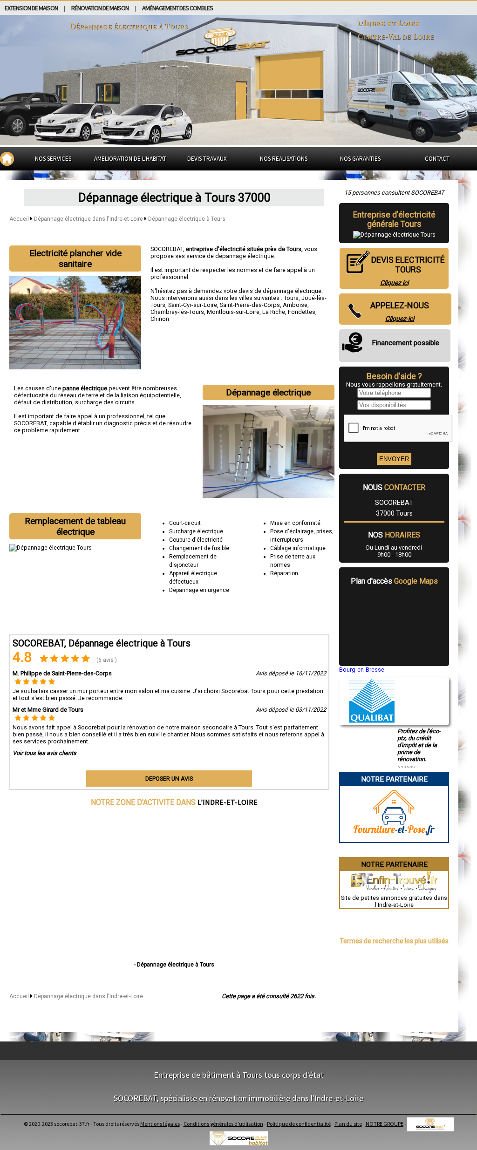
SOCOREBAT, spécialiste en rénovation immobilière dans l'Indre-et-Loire (238, 1098)
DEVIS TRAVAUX (207, 159)
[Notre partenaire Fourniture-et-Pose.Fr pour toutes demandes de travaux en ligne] (394, 838)
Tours (291, 297)
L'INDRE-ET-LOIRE (228, 802)
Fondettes (301, 311)
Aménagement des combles (177, 8)
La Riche (273, 311)
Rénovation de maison (100, 8)
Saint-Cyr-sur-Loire (192, 304)
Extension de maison (31, 8)
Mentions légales (160, 1123)
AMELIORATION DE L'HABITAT (130, 159)
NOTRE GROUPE (384, 1123)
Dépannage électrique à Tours (186, 219)
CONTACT (437, 159)
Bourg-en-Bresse (361, 669)
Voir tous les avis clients (44, 752)
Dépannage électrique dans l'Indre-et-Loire (89, 219)
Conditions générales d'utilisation (223, 1123)
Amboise (295, 304)
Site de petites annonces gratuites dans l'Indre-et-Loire (394, 901)
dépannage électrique (292, 290)
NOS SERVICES (53, 159)
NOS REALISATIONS (283, 159)
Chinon (159, 318)
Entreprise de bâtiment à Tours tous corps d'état (239, 1074)
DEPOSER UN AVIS (169, 778)
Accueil (19, 219)
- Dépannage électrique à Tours (174, 964)
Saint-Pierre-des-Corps (250, 304)
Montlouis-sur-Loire (233, 311)
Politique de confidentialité (299, 1123)
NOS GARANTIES (360, 159)
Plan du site (348, 1123)
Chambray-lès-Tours (177, 311)
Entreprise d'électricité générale (394, 219)
